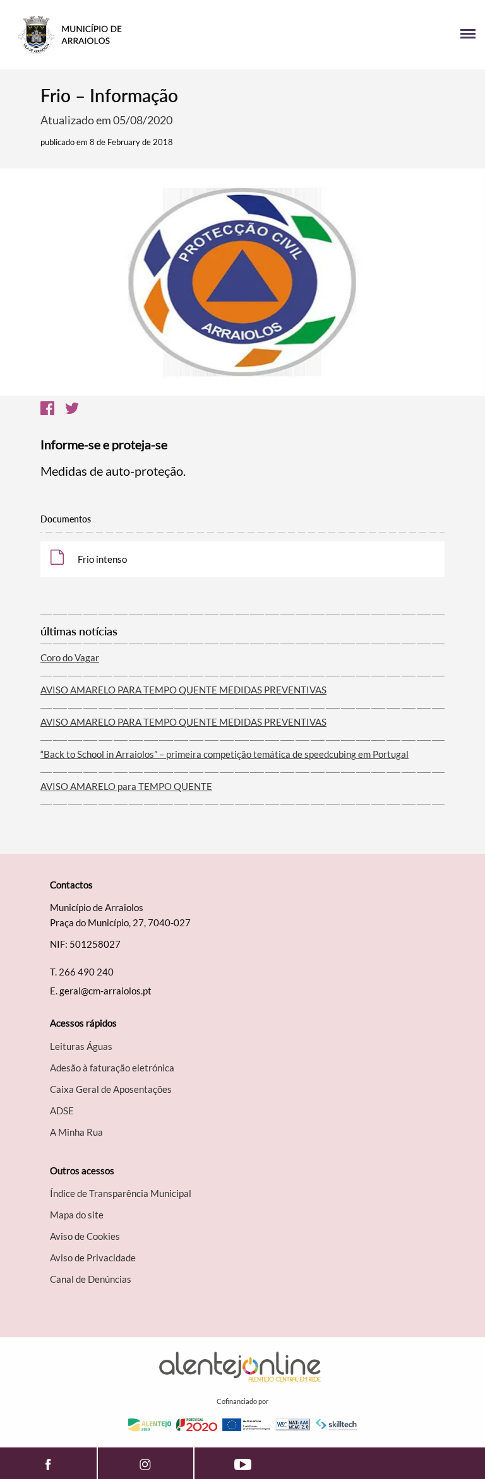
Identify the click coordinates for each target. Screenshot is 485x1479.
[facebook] (48, 1463)
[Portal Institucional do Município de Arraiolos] (125, 35)
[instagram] (145, 1463)
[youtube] (243, 1463)
